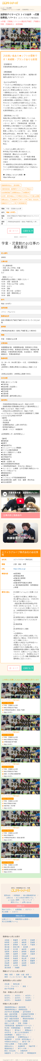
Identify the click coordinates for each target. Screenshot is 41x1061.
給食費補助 (9, 1034)
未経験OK (15, 199)
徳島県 (15, 960)
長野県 (7, 951)
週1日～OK (26, 1041)
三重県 (7, 954)
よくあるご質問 (13, 900)
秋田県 (7, 942)
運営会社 (7, 895)
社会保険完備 (5, 192)
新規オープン (21, 1034)
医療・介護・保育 (22, 974)
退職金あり (29, 1030)
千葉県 (32, 944)
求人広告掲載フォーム (10, 921)
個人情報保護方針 (29, 895)
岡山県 (24, 958)
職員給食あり (9, 1048)
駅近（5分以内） (34, 199)
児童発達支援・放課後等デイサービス (13, 189)
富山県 (7, 949)
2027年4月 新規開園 (12, 1012)
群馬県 (15, 944)
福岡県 (15, 963)
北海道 (7, 940)
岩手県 (24, 940)
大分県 (15, 965)
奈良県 (15, 956)
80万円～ (8, 1000)
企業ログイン (7, 919)
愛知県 (32, 951)
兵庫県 (7, 956)
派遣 (24, 986)
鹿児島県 (8, 967)
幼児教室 (27, 1028)
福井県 (24, 949)
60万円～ (18, 998)
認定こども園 (9, 1023)
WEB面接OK (22, 203)
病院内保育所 (26, 1016)
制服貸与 (4, 203)
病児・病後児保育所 (12, 1018)
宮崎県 (24, 965)
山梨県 (32, 949)
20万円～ (8, 995)
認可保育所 (27, 1012)
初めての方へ (7, 909)
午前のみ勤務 (9, 1044)
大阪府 (32, 954)
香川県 (24, 960)
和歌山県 (25, 956)
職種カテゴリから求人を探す (14, 971)
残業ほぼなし (5, 199)
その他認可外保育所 (12, 1021)
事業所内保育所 (28, 1018)
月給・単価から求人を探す (13, 992)
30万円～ (18, 995)
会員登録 (18, 909)
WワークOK (23, 199)
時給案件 (18, 1000)
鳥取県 (7, 958)
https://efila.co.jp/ (19, 569)
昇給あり (29, 189)
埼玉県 (24, 944)
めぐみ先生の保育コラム (25, 897)
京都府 (24, 954)
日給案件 (28, 1000)
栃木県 (7, 944)
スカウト (15, 911)
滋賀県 (15, 954)
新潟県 (25, 947)
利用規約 (17, 895)
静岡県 (24, 951)
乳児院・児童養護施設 (12, 1028)
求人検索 (9, 7)
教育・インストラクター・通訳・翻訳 (18, 977)
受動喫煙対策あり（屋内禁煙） (11, 185)
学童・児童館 (22, 1023)
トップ (2, 7)
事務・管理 (9, 974)
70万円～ (28, 998)
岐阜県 (15, 951)
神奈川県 (16, 947)
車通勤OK (26, 192)
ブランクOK (12, 203)
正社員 (7, 984)
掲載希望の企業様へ (22, 919)
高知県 (7, 963)
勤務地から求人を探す (11, 936)
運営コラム (15, 902)
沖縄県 (17, 967)
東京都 (7, 947)
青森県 (15, 940)
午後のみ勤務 (35, 196)
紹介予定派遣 (9, 988)
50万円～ (8, 998)
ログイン (28, 909)
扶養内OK (23, 1051)
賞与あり (18, 1030)
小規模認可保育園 (27, 1014)
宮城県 (32, 940)
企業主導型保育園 (11, 1016)
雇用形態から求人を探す (12, 980)
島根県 (15, 958)
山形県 (15, 942)
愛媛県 (32, 960)
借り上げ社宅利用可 (22, 1032)
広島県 (32, 958)
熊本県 (7, 965)
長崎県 (32, 963)
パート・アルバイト (12, 986)
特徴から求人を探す (10, 1003)
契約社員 (16, 984)
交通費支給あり (16, 192)
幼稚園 (25, 1021)
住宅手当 (8, 1032)
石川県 (15, 949)
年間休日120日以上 (23, 196)
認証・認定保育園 (11, 1014)
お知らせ (9, 897)
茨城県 (32, 942)
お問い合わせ (26, 902)
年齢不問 (32, 1046)
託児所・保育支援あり (8, 196)
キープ (15, 230)
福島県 (24, 942)
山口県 (7, 960)
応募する (27, 230)
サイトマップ (27, 900)
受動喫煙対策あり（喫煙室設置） (16, 1009)
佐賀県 (24, 963)
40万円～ (28, 995)
